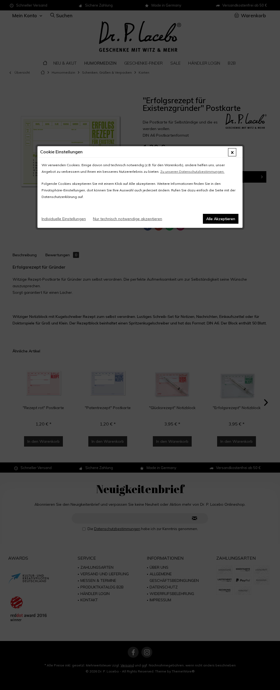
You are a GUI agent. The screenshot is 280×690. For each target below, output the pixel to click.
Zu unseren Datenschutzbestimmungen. (192, 171)
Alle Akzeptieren (220, 218)
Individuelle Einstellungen (64, 218)
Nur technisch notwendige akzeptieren (127, 218)
